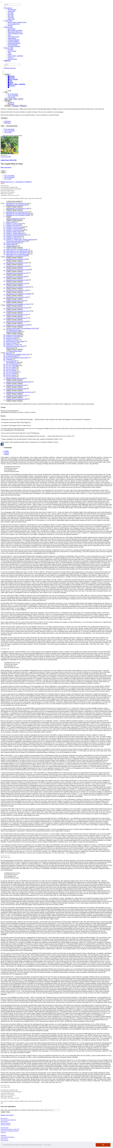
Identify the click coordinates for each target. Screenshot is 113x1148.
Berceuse (8, 353)
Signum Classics (12, 59)
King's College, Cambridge (15, 56)
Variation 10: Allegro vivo (13, 238)
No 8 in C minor (10, 375)
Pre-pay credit (4, 1121)
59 (4, 357)
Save (8, 1112)
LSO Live (10, 57)
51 (4, 340)
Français (11, 102)
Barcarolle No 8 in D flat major (17, 280)
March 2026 (11, 19)
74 (4, 389)
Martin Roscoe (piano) (15, 330)
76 (4, 396)
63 (4, 365)
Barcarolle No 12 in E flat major (18, 294)
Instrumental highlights (14, 43)
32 (4, 277)
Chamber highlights (13, 41)
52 (4, 341)
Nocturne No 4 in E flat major (16, 314)
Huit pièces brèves (13, 331)
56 (4, 353)
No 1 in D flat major (12, 364)
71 (4, 379)
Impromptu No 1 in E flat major (17, 203)
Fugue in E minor (11, 343)
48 (4, 335)
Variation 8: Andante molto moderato (16, 235)
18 (4, 239)
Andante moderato (11, 246)
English (8, 106)
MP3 (6, 92)
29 (4, 267)
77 (4, 400)
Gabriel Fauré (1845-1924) (9, 160)
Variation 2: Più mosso (12, 225)
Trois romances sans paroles (16, 241)
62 (4, 364)
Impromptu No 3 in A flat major (17, 208)
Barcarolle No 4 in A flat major (16, 266)
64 (4, 367)
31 (4, 274)
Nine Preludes (12, 362)
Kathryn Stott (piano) (6, 167)
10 (4, 227)
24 (4, 252)
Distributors (3, 1135)
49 (4, 336)
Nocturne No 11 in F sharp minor (19, 392)
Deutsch (11, 104)
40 (4, 305)
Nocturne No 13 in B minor (16, 399)
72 (4, 382)
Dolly (9, 347)
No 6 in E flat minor (11, 372)
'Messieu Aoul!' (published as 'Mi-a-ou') (17, 354)
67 (4, 372)
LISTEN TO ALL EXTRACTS (14, 201)
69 (4, 375)
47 (4, 329)
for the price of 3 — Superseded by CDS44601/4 (16, 182)
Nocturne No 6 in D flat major (16, 321)
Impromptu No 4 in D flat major (17, 212)
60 (4, 359)
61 (4, 361)
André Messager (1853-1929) (30, 328)
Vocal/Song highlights (14, 46)
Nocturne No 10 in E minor (16, 388)
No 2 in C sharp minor (12, 365)
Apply (9, 90)
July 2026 (10, 12)
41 (4, 308)
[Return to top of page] (7, 1115)
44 (4, 319)
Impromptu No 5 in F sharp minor (18, 213)
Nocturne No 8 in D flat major (14, 346)
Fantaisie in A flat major (13, 336)
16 (4, 236)
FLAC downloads (13, 94)
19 (4, 242)
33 (4, 281)
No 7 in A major (10, 373)
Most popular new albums (15, 30)
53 (4, 343)
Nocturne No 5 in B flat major (16, 318)
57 (4, 354)
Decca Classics (12, 51)
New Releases (8, 8)
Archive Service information (7, 1137)
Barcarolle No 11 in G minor (16, 290)
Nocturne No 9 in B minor (15, 385)
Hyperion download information (8, 1119)
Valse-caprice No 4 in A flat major (17, 254)
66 (4, 370)
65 (4, 368)
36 (4, 291)
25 (4, 254)
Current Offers (8, 20)
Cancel (3, 1112)
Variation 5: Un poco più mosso (15, 230)
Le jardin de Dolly (11, 356)
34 (4, 284)
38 (4, 298)
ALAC (15, 99)
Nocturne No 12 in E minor (16, 395)
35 (4, 288)
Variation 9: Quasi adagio (13, 236)
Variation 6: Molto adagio (13, 231)
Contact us (3, 1132)
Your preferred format (11, 126)
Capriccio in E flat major (13, 335)
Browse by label (8, 48)
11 (4, 228)
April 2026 (11, 17)
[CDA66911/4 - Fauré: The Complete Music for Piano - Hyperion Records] (9, 153)
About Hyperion (4, 1140)
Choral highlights (12, 44)
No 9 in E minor (10, 376)
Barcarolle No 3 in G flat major (17, 262)
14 (4, 233)
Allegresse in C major (12, 344)
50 (4, 338)
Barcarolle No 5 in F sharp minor (17, 269)
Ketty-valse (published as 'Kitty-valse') (17, 357)
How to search (4, 1118)
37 (4, 294)
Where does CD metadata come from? (10, 1130)
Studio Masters (12, 38)
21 (4, 247)
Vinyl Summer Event (14, 24)
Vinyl (9, 35)
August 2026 (11, 11)
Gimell (10, 54)
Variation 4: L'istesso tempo (14, 228)
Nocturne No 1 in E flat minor (18, 304)
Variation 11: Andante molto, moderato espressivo (20, 239)
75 (4, 393)
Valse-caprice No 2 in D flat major (17, 251)
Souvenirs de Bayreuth (12, 328)
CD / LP (21, 99)
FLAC (10, 99)
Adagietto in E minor (12, 340)
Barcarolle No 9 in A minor (16, 283)
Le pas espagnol (10, 361)
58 (4, 356)
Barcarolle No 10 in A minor (18, 287)
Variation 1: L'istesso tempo (14, 223)
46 (4, 326)
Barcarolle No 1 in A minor (15, 256)
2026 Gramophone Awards (15, 33)
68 (4, 373)
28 (4, 263)
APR (9, 52)
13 (4, 231)
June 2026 (11, 14)
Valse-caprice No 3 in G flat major (17, 252)
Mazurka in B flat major (14, 378)
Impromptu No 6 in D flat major (18, 215)
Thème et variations (13, 218)
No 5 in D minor (11, 370)
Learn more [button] (47, 1145)
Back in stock (11, 28)
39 (4, 301)
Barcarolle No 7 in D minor (16, 276)
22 (4, 249)
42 (4, 312)
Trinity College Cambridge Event (17, 22)
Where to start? (8, 27)
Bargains (10, 25)
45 (4, 322)
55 (4, 346)
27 (4, 260)
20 (4, 244)
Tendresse (9, 359)
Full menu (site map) (10, 68)
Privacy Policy (4, 1138)
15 (4, 235)
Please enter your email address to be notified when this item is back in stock (22, 1110)
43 (4, 315)
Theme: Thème (10, 222)
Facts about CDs (4, 1127)
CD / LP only (11, 97)
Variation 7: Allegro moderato (14, 233)
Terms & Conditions (5, 1123)
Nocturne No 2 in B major (17, 307)
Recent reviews (12, 9)
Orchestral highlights (13, 40)
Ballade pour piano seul (14, 300)
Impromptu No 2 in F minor (16, 205)
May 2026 (11, 16)
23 (4, 251)
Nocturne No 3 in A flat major (18, 311)
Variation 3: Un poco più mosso (15, 227)
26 (4, 256)
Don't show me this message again (12, 135)
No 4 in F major (10, 368)
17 (4, 238)
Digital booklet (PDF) (6, 156)
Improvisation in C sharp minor (15, 341)
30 (4, 270)
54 (4, 344)
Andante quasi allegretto (13, 242)
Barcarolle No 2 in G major (15, 259)
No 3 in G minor (11, 367)
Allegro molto (10, 244)
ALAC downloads (13, 95)
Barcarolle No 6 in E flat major (16, 273)
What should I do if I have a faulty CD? (10, 1129)
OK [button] (103, 1145)
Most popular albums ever (15, 32)
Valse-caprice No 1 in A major (16, 249)
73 (4, 386)
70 (4, 376)
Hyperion (10, 49)
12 (4, 230)
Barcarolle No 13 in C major (16, 297)
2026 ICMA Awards (13, 36)
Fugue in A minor (11, 338)
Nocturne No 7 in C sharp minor (17, 325)
